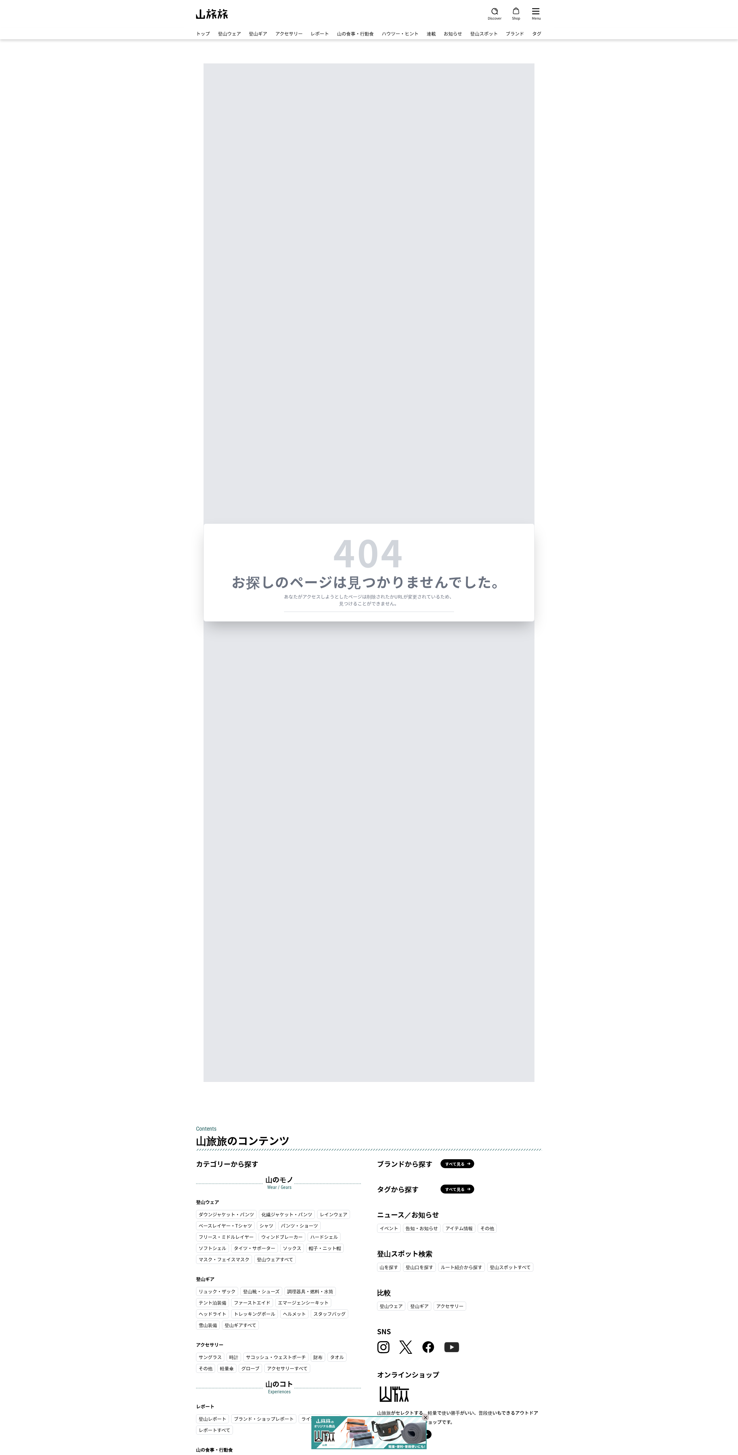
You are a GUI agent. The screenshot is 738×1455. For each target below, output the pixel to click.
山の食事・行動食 (355, 33)
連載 (431, 33)
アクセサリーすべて (287, 1368)
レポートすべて (214, 1429)
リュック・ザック (217, 1291)
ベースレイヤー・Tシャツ (225, 1225)
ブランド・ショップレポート (264, 1418)
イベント (389, 1228)
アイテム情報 (459, 1228)
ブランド (515, 33)
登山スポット (484, 33)
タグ (536, 33)
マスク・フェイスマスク (224, 1259)
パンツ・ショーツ (299, 1225)
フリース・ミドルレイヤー (226, 1236)
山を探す (389, 1267)
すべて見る (455, 1164)
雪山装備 (208, 1325)
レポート (319, 33)
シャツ (266, 1225)
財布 (318, 1357)
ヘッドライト (212, 1313)
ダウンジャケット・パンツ (226, 1214)
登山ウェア (229, 33)
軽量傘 (227, 1368)
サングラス (210, 1357)
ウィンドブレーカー (282, 1236)
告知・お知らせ (422, 1228)
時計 (233, 1357)
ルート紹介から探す (461, 1267)
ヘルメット (294, 1313)
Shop (516, 18)
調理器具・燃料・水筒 (310, 1291)
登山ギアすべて (240, 1325)
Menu (536, 18)
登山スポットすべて (510, 1267)
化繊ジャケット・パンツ (286, 1214)
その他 (205, 1368)
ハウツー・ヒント (400, 33)
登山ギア (258, 33)
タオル (337, 1357)
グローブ (250, 1368)
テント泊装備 (212, 1302)
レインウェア (333, 1214)
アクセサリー (289, 33)
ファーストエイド (252, 1302)
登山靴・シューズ (261, 1291)
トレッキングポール (254, 1313)
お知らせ (453, 33)
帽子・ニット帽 (325, 1248)
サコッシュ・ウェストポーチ (276, 1357)
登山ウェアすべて (275, 1259)
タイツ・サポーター (254, 1248)
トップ (203, 33)
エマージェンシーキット (303, 1302)
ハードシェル (324, 1236)
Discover (495, 18)
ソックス (292, 1248)
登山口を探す (419, 1267)
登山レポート (212, 1418)
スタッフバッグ (329, 1313)
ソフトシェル (212, 1248)
